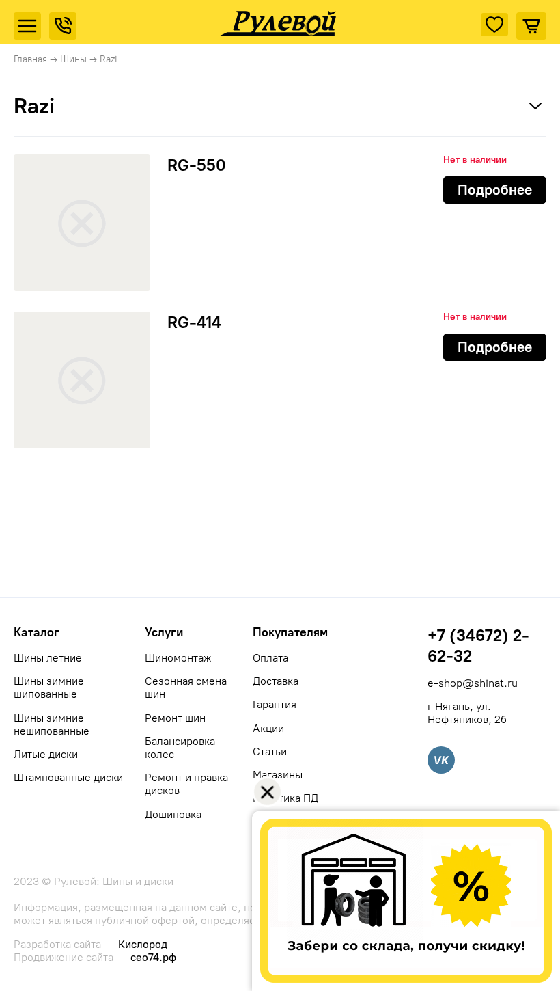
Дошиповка (173, 814)
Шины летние (48, 657)
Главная (30, 59)
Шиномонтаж (178, 657)
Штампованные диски (68, 777)
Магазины (278, 774)
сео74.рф (153, 957)
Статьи (270, 751)
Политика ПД (285, 797)
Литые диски (46, 754)
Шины (73, 59)
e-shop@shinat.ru (473, 683)
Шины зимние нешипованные (51, 724)
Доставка (275, 681)
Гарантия (274, 704)
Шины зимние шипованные (49, 688)
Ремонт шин (175, 717)
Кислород (142, 944)
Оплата (270, 657)
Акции (268, 728)
